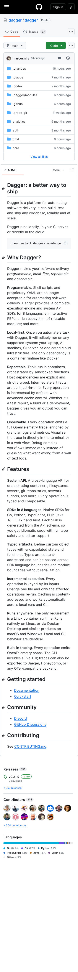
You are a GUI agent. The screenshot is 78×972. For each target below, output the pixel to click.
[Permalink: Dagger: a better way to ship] (4, 188)
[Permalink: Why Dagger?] (4, 257)
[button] (66, 243)
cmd (16, 139)
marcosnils (21, 58)
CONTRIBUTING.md (30, 746)
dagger (15, 20)
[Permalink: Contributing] (4, 735)
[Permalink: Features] (4, 469)
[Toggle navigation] (6, 6)
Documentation (26, 690)
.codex (18, 86)
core (16, 148)
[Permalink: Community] (4, 707)
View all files (39, 156)
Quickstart (22, 696)
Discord (20, 718)
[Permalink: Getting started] (4, 679)
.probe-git (20, 112)
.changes (19, 68)
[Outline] (72, 169)
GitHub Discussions (30, 724)
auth (16, 130)
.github (18, 104)
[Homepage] (39, 6)
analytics (19, 121)
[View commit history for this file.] (68, 58)
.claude (18, 77)
